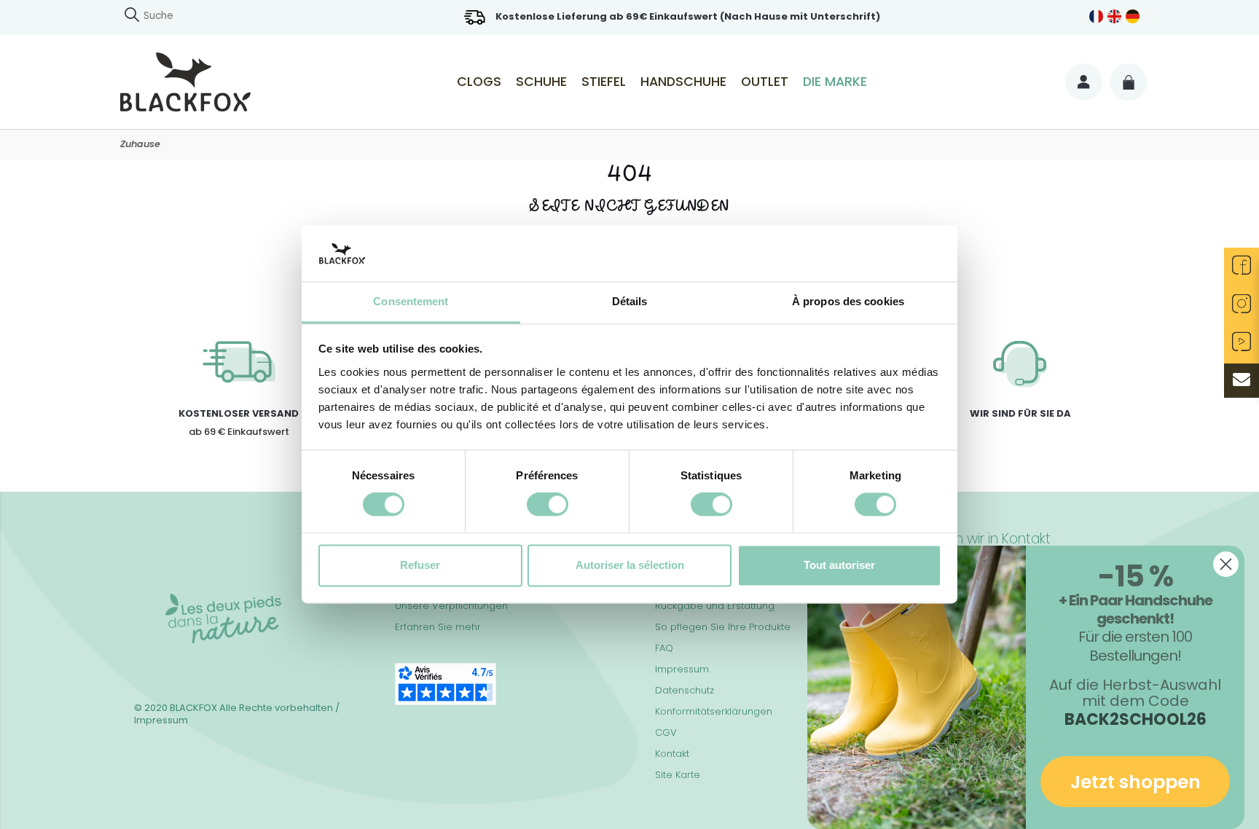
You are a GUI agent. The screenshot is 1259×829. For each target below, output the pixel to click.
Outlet (764, 81)
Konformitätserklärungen (713, 711)
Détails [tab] (630, 301)
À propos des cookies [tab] (848, 301)
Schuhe (541, 81)
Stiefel (603, 81)
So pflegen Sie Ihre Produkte (723, 627)
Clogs (479, 81)
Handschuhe (683, 81)
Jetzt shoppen (1135, 782)
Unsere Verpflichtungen (451, 606)
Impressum (682, 669)
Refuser (420, 565)
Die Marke (835, 81)
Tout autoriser (839, 565)
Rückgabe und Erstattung (714, 606)
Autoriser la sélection (630, 565)
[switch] (547, 504)
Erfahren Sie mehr (438, 627)
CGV (666, 732)
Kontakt (672, 754)
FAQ (664, 648)
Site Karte (677, 775)
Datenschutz (684, 690)
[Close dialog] (1226, 564)
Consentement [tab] (410, 301)
